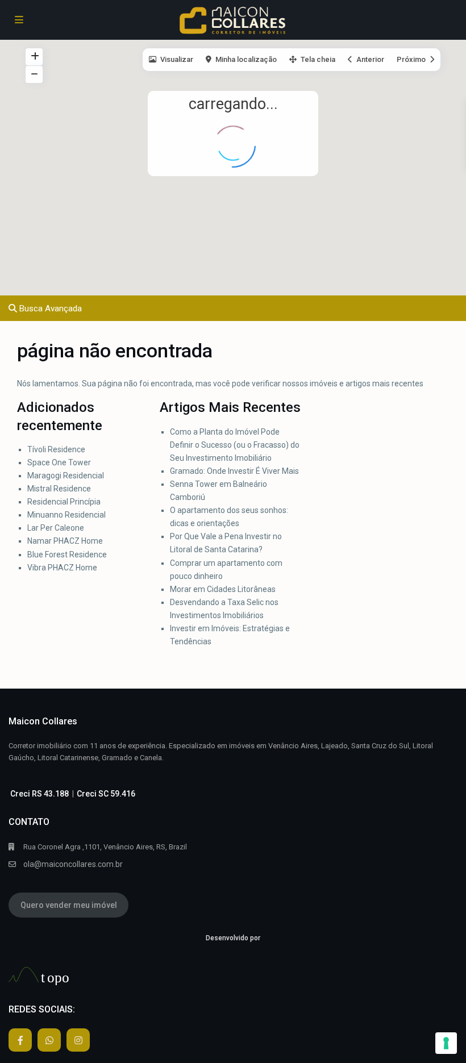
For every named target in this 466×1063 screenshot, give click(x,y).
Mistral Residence (59, 488)
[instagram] (78, 1040)
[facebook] (20, 1040)
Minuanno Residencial (66, 514)
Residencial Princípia (64, 501)
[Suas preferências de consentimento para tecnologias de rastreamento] (446, 1043)
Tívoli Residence (57, 449)
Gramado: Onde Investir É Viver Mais (234, 471)
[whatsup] (49, 1040)
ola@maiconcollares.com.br (73, 864)
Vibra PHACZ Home (62, 567)
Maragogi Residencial (65, 475)
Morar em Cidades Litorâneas (223, 589)
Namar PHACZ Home (65, 540)
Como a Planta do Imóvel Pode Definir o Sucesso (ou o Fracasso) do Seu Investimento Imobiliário (234, 444)
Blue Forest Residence (67, 554)
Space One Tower (59, 462)
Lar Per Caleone (55, 527)
